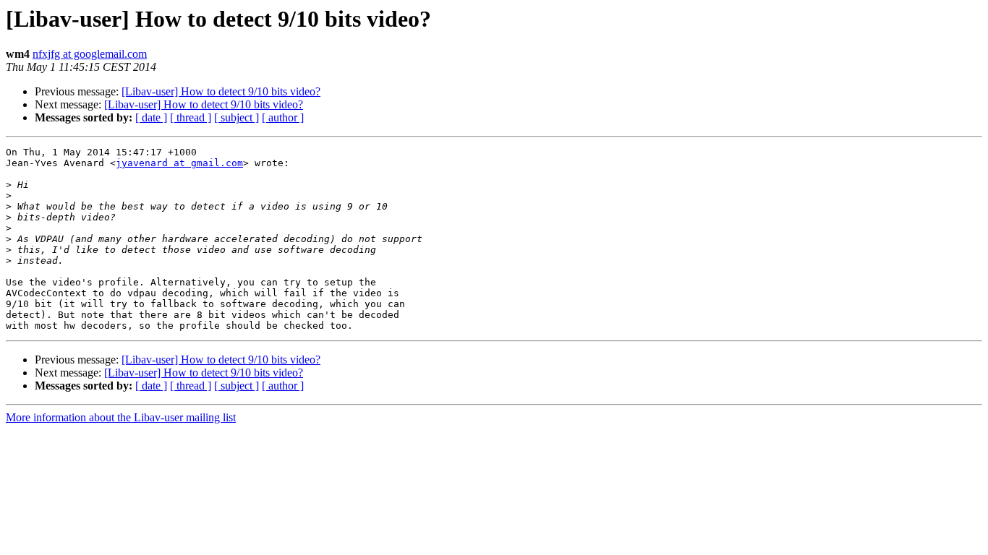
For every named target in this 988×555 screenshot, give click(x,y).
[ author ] (283, 117)
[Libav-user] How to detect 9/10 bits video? (221, 91)
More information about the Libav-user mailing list (121, 417)
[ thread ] (190, 117)
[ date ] (151, 117)
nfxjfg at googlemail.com (90, 54)
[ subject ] (236, 117)
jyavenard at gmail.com (179, 163)
